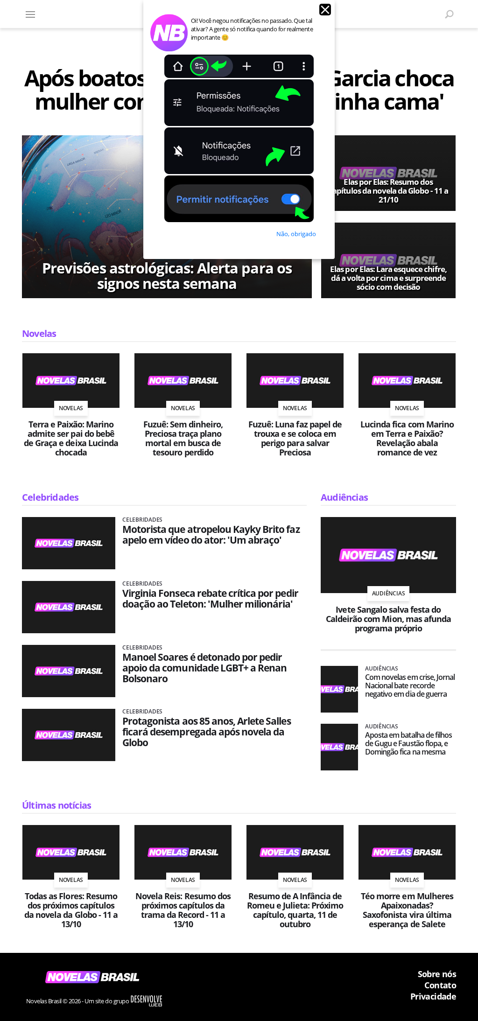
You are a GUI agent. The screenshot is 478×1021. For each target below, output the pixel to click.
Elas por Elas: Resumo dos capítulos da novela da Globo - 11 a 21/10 (388, 190)
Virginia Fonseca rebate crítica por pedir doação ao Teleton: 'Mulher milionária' (210, 598)
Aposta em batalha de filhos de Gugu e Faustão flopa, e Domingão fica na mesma (408, 743)
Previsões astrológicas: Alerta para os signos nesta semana (167, 275)
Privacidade (433, 996)
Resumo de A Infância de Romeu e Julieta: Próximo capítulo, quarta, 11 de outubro (295, 910)
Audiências (344, 497)
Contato (440, 985)
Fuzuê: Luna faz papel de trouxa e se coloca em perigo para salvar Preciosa (295, 438)
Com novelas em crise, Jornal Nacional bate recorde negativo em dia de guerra (410, 685)
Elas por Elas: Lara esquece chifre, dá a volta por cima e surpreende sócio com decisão (388, 278)
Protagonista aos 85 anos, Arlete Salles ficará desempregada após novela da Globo (206, 732)
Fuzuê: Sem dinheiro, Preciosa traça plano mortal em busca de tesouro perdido (183, 438)
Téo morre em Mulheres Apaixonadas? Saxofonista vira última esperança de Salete (407, 910)
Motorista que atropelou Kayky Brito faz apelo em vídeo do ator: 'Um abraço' (211, 534)
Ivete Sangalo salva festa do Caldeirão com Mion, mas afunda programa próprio (388, 619)
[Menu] (30, 14)
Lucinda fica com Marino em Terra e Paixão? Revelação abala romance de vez (407, 438)
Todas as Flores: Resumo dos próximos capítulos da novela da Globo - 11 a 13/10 (71, 910)
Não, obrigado (296, 234)
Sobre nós (437, 973)
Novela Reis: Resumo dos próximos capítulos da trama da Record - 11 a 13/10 (183, 910)
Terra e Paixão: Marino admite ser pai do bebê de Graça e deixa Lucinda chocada (71, 438)
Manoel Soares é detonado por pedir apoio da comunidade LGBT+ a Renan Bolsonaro (204, 668)
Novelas (39, 333)
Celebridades (50, 497)
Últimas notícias (56, 805)
